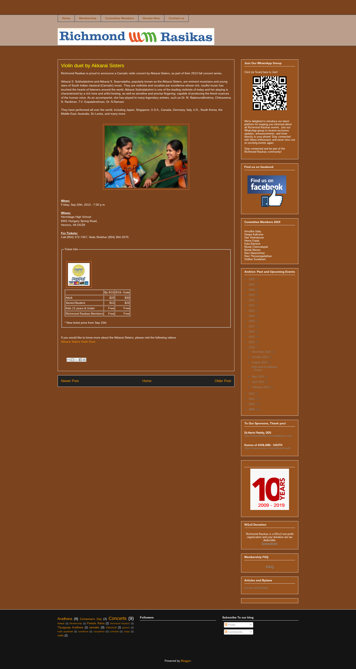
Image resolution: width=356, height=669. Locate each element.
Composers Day (91, 619)
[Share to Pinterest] (84, 360)
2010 (252, 404)
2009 (252, 409)
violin (60, 635)
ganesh (126, 627)
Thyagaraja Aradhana (70, 627)
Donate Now (151, 18)
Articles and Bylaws (256, 587)
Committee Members (119, 18)
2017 (252, 326)
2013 (252, 347)
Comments (234, 632)
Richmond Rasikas (65, 12)
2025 (252, 284)
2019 (252, 315)
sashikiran (83, 631)
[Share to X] (76, 360)
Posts (231, 624)
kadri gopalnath (65, 631)
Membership (87, 18)
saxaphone (99, 631)
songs (127, 631)
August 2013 (260, 362)
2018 (252, 321)
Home (66, 18)
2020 (252, 310)
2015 (252, 336)
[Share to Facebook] (80, 360)
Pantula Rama (95, 623)
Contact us (176, 18)
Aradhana (64, 619)
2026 (252, 279)
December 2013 (262, 351)
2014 (252, 342)
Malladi (60, 623)
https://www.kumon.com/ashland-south (267, 448)
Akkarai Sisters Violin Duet (78, 341)
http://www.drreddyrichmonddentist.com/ (268, 435)
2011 (252, 398)
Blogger (186, 660)
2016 (252, 331)
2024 (252, 289)
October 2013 (260, 357)
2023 (252, 294)
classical (111, 627)
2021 (252, 305)
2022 (252, 300)
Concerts (117, 618)
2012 (252, 393)
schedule (114, 631)
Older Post (223, 381)
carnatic (94, 627)
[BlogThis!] (72, 360)
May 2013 (258, 376)
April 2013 (258, 381)
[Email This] (69, 360)
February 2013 (261, 387)
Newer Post (70, 381)
